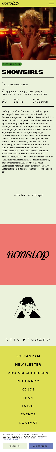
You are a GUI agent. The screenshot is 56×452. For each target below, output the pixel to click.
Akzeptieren (41, 446)
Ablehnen (15, 446)
